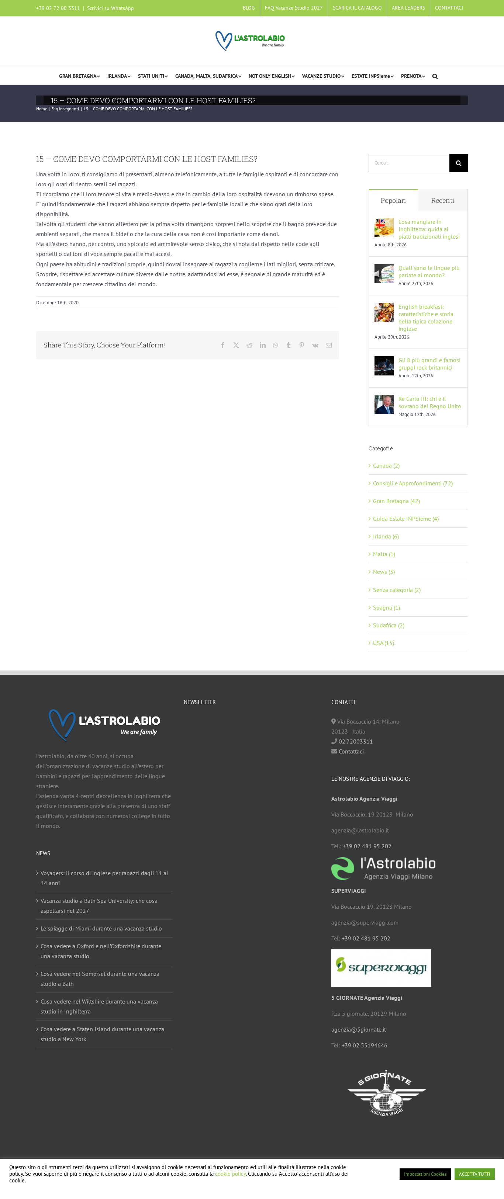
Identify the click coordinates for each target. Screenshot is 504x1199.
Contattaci (350, 751)
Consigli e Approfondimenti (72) (413, 483)
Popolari (393, 200)
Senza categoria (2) (397, 589)
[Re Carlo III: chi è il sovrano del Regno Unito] (384, 399)
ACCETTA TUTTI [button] (474, 1174)
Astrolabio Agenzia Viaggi (364, 798)
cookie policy (230, 1173)
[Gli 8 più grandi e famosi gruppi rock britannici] (384, 361)
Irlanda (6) (386, 536)
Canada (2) (386, 465)
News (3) (384, 571)
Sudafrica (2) (388, 625)
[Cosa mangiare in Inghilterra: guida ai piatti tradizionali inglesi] (384, 222)
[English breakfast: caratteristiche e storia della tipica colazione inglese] (384, 307)
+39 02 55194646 (364, 1045)
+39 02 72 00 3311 (58, 8)
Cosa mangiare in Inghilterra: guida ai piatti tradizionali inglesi (429, 229)
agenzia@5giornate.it (358, 1029)
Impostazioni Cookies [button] (425, 1174)
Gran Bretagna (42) (396, 501)
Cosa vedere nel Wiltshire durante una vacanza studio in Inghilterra (99, 1006)
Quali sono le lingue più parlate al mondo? (429, 271)
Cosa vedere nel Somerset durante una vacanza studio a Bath (100, 978)
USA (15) (383, 643)
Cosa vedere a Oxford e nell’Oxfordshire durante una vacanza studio (101, 951)
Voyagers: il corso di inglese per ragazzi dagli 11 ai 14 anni (104, 878)
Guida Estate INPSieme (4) (406, 518)
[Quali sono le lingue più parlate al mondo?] (384, 269)
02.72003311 (356, 741)
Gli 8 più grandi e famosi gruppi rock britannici (429, 363)
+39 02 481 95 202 (367, 846)
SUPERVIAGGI (348, 890)
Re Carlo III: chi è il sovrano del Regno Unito (429, 402)
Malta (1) (384, 554)
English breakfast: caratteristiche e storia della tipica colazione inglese (425, 317)
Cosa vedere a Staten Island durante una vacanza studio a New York (102, 1034)
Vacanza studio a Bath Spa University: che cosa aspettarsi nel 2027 (99, 905)
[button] (435, 75)
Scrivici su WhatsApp (110, 8)
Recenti (443, 200)
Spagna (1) (386, 607)
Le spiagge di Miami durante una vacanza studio (101, 928)
